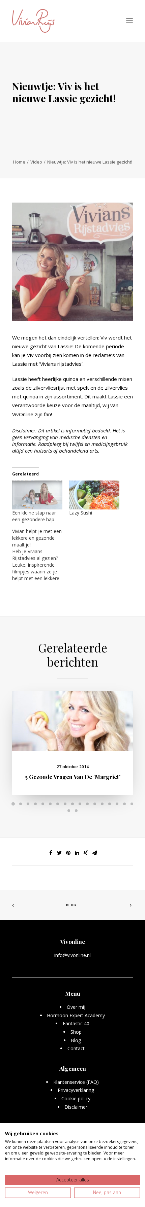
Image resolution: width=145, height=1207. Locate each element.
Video (36, 162)
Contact (76, 1048)
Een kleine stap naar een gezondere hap (34, 516)
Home (19, 162)
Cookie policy (75, 1098)
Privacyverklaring (76, 1090)
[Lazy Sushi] (94, 495)
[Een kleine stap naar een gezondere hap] (37, 495)
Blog (71, 905)
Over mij (76, 1007)
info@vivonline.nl (72, 955)
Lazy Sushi (80, 512)
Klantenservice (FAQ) (76, 1082)
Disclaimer (75, 1107)
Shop (76, 1032)
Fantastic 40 (76, 1023)
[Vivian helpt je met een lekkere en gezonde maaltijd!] (40, 555)
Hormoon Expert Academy (76, 1015)
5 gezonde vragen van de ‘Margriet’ (72, 776)
